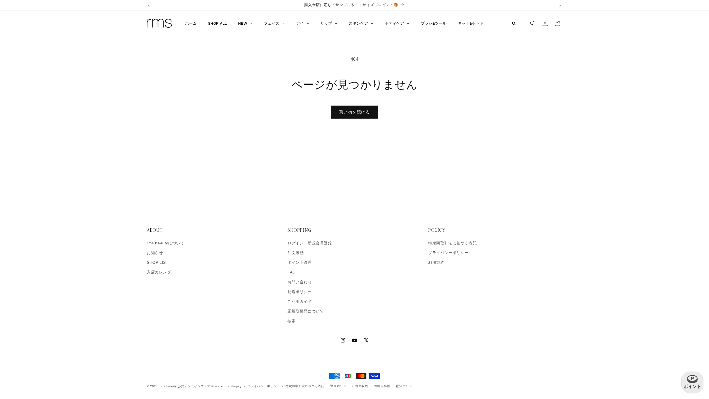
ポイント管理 (299, 262)
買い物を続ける (354, 111)
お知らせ (155, 252)
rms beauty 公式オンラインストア (185, 386)
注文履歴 (295, 252)
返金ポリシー (340, 386)
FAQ (291, 272)
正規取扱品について (305, 311)
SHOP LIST (157, 262)
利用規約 (436, 262)
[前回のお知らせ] (149, 5)
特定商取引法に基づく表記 (452, 243)
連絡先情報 (382, 386)
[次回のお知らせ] (560, 5)
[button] (533, 23)
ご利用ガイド (299, 301)
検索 (291, 321)
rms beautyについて (165, 243)
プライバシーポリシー (448, 252)
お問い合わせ (299, 282)
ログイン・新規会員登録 (309, 243)
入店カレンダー (161, 272)
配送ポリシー (299, 292)
